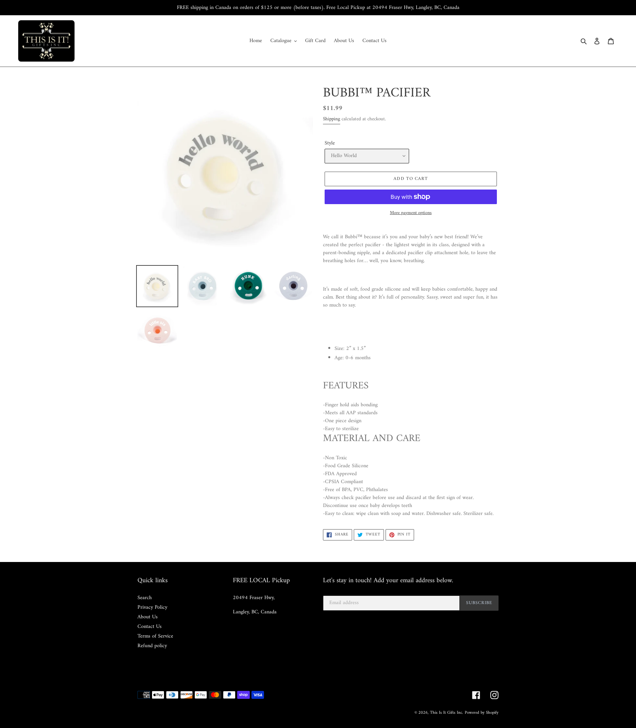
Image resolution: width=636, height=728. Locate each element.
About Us (147, 617)
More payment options (411, 212)
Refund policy (152, 645)
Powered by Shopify (482, 712)
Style (330, 143)
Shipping (331, 119)
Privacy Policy (152, 607)
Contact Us (149, 626)
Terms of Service (155, 636)
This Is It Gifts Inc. (446, 712)
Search (144, 597)
